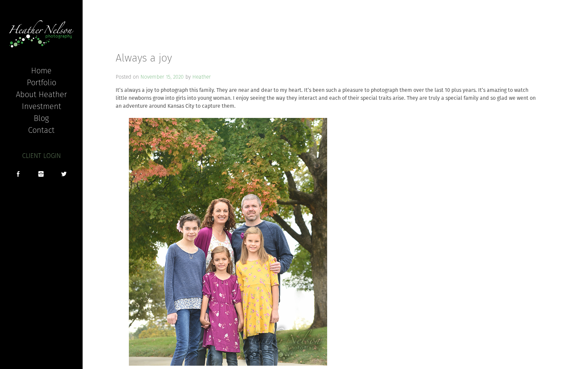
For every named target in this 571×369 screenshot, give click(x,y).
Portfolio (41, 82)
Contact (41, 129)
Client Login (41, 155)
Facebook (18, 174)
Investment (41, 106)
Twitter (64, 174)
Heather (201, 77)
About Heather (41, 94)
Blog (41, 118)
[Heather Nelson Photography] (41, 34)
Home (41, 70)
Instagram (41, 174)
